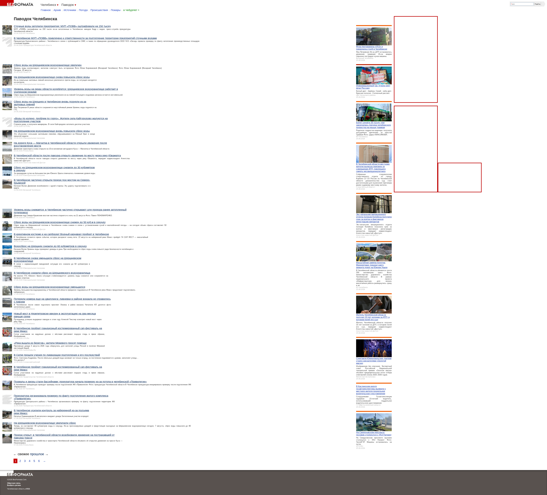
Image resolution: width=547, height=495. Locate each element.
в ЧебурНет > (131, 10)
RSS (28, 489)
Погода (83, 10)
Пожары (116, 10)
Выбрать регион (14, 485)
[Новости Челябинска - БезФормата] (17, 3)
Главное (46, 10)
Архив (57, 10)
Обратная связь (14, 483)
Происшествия (99, 10)
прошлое (37, 454)
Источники (70, 10)
